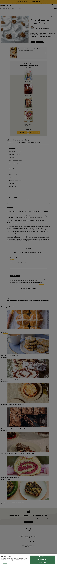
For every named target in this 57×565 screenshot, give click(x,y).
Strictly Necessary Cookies (42, 559)
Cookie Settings (42, 556)
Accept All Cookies (42, 562)
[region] (28, 559)
